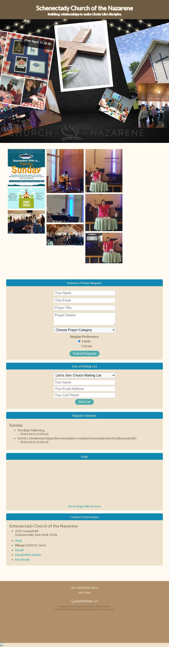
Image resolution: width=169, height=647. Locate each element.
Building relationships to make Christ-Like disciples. (85, 14)
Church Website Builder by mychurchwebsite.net (77, 609)
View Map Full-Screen (84, 506)
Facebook (22, 559)
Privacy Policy (107, 609)
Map (18, 540)
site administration (84, 587)
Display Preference (84, 337)
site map (84, 592)
